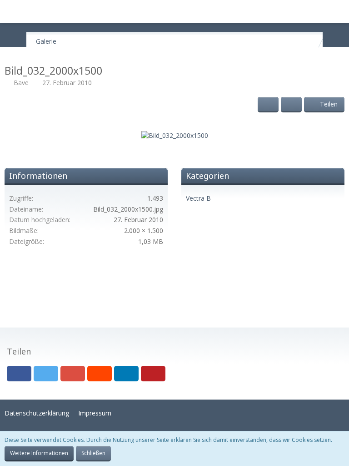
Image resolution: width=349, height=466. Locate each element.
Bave (21, 82)
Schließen (93, 453)
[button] (12, 11)
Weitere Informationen (39, 453)
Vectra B (198, 198)
